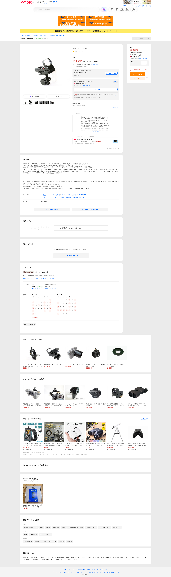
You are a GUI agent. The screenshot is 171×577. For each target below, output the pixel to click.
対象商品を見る (94, 64)
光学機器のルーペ (91, 527)
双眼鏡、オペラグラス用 (49, 541)
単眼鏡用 (69, 541)
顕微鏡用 (37, 541)
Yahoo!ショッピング (69, 569)
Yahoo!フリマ (103, 569)
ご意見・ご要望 (115, 572)
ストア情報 (51, 278)
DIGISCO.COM (59, 35)
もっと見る (144, 419)
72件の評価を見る (36, 289)
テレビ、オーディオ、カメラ (51, 197)
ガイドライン (84, 572)
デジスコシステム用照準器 (46, 35)
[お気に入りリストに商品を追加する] (147, 78)
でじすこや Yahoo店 (25, 35)
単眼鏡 (48, 527)
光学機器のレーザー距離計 (75, 527)
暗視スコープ (117, 527)
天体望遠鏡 (56, 527)
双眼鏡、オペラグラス (30, 527)
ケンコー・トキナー (45, 534)
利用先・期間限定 (86, 85)
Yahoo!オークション (92, 569)
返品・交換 (43, 278)
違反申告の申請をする (113, 148)
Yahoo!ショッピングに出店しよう (137, 6)
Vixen (25, 534)
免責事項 (91, 572)
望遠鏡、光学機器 (66, 197)
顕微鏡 (64, 527)
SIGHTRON (33, 534)
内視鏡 (41, 527)
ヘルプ (149, 6)
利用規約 (78, 572)
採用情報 (96, 572)
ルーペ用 (61, 541)
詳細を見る (116, 107)
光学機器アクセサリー (79, 197)
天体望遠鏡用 (28, 541)
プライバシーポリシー (57, 572)
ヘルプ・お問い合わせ (104, 572)
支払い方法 (25, 278)
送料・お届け (34, 278)
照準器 (35, 35)
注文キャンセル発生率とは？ (52, 289)
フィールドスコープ (104, 527)
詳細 (115, 95)
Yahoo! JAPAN (123, 6)
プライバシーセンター (69, 572)
